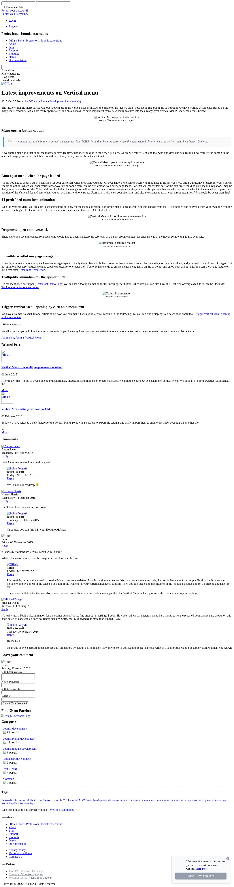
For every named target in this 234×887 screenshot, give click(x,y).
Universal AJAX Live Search (33, 800)
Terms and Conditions (60, 809)
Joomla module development (19, 748)
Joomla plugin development (19, 738)
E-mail (5, 688)
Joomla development (52, 101)
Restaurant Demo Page (31, 269)
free (190, 800)
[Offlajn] (7, 83)
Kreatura (26, 874)
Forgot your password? (14, 10)
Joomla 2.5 (60, 800)
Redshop (203, 800)
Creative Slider (162, 800)
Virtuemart (114, 800)
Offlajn (33, 101)
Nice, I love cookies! (201, 875)
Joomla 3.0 (125, 800)
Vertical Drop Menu (11, 803)
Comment (7, 671)
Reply (4, 456)
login (32, 803)
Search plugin (100, 800)
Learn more (201, 868)
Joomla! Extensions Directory (26, 871)
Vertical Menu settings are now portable (26, 409)
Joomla (20, 337)
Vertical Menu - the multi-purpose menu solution (31, 367)
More (4, 390)
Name (4, 681)
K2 (186, 800)
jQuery (195, 800)
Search (210, 800)
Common (8, 778)
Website (6, 695)
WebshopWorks (30, 877)
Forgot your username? (14, 13)
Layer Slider (148, 800)
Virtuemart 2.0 (219, 800)
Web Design (10, 768)
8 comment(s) (73, 101)
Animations (25, 803)
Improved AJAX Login (80, 800)
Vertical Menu (33, 337)
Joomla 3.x (7, 337)
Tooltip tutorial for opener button (20, 287)
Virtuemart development (17, 758)
